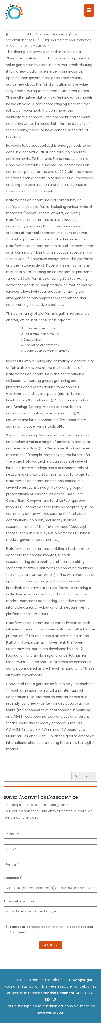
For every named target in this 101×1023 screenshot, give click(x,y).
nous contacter (50, 1012)
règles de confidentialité (50, 927)
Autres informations (19, 901)
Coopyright (83, 980)
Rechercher (84, 776)
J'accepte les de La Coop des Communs (51, 929)
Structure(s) (13, 878)
